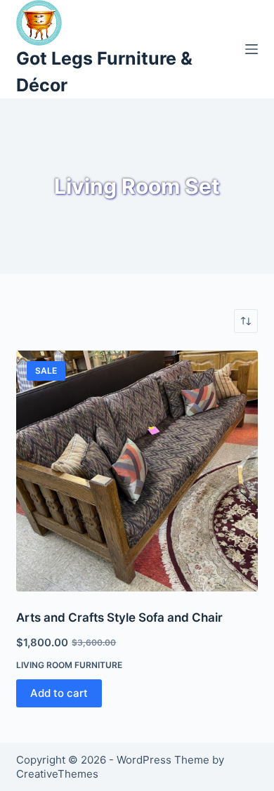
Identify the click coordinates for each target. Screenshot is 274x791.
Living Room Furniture (69, 665)
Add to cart (59, 693)
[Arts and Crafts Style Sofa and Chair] (136, 471)
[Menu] (251, 49)
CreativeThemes (57, 773)
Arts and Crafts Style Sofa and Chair (119, 617)
